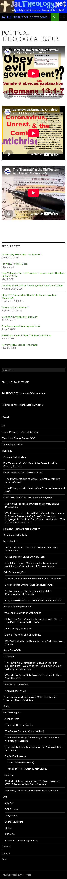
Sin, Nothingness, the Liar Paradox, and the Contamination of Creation (28, 592)
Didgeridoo (11, 815)
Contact (6, 846)
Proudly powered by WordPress (16, 874)
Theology (7, 450)
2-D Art (9, 802)
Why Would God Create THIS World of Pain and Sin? (33, 600)
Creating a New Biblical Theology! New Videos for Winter (32, 285)
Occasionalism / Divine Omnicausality (25, 556)
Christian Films (11, 718)
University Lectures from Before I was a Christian (31, 790)
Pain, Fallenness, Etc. (14, 572)
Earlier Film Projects (15, 756)
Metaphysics (10, 541)
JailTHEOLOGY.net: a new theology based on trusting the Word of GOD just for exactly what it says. (26, 17)
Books (5, 859)
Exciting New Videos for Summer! (20, 316)
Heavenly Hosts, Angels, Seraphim (21, 528)
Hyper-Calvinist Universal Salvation (20, 431)
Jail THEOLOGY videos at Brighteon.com (24, 393)
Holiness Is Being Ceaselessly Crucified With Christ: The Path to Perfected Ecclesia (33, 621)
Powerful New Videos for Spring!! (20, 344)
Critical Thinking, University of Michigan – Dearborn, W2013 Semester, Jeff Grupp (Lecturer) (33, 783)
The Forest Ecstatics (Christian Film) (24, 731)
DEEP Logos (11, 809)
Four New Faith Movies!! (15, 263)
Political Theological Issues (18, 606)
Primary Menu (63, 17)
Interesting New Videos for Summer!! (22, 254)
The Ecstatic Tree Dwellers (20, 724)
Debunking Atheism (12, 444)
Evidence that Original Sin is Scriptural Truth (29, 584)
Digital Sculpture (14, 821)
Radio (6, 706)
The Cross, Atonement (15, 684)
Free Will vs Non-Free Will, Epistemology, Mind (28, 497)
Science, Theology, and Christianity (22, 634)
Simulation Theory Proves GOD (19, 438)
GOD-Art (10, 834)
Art (5, 796)
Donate (6, 852)
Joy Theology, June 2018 (18, 628)
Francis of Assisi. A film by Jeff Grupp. (27, 768)
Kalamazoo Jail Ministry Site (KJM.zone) (22, 404)
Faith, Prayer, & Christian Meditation (22, 472)
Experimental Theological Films (21, 840)
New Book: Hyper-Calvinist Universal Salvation (26, 335)
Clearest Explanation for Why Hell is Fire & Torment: (33, 578)
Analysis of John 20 (15, 690)
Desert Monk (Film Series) (20, 762)
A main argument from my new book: (21, 326)
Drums (8, 827)
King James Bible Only (15, 534)
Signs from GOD (12, 650)
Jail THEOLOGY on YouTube (15, 381)
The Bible (8, 656)
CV (3, 425)
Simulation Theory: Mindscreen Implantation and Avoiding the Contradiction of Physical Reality (31, 564)
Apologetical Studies (14, 456)
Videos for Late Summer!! (15, 307)
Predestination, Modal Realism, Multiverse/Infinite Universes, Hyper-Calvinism (30, 698)
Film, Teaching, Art (11, 712)
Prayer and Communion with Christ (22, 612)
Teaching (8, 774)
